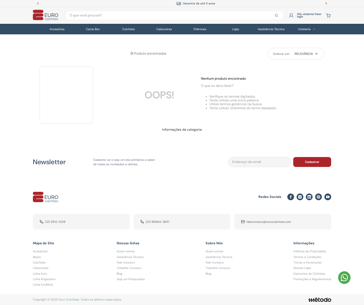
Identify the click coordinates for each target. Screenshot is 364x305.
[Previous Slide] (38, 3)
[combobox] (174, 15)
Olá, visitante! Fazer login (309, 15)
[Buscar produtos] (277, 15)
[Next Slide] (326, 3)
